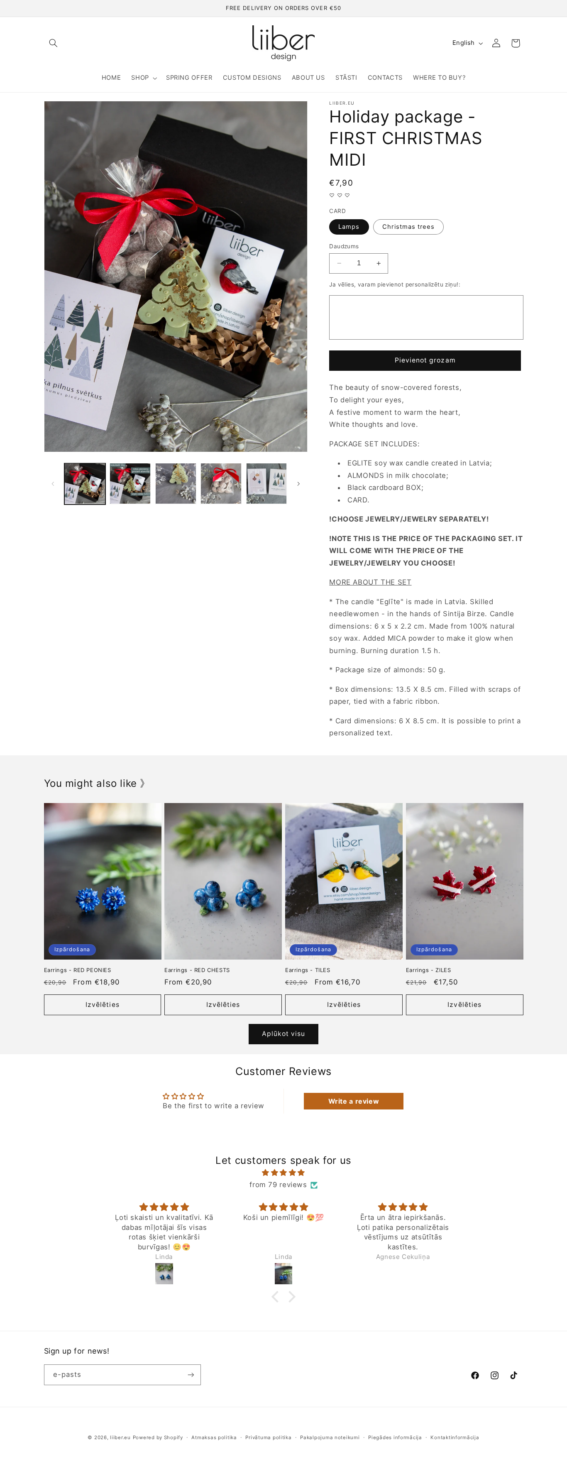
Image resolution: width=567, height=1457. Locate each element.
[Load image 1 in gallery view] (84, 483)
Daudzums (344, 246)
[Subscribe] (190, 1374)
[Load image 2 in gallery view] (130, 483)
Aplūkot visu (283, 1034)
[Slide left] (53, 484)
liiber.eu (120, 1437)
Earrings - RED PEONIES (77, 970)
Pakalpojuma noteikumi (329, 1437)
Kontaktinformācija (454, 1437)
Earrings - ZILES (428, 970)
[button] (53, 43)
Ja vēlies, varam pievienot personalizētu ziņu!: (394, 284)
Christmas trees (408, 226)
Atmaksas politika (214, 1437)
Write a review (353, 1101)
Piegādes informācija (395, 1437)
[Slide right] (298, 484)
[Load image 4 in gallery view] (221, 483)
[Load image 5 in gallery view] (266, 483)
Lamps (348, 226)
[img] (283, 1173)
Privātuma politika (268, 1437)
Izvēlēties (103, 1005)
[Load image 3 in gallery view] (175, 483)
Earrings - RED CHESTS (197, 970)
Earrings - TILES (307, 970)
